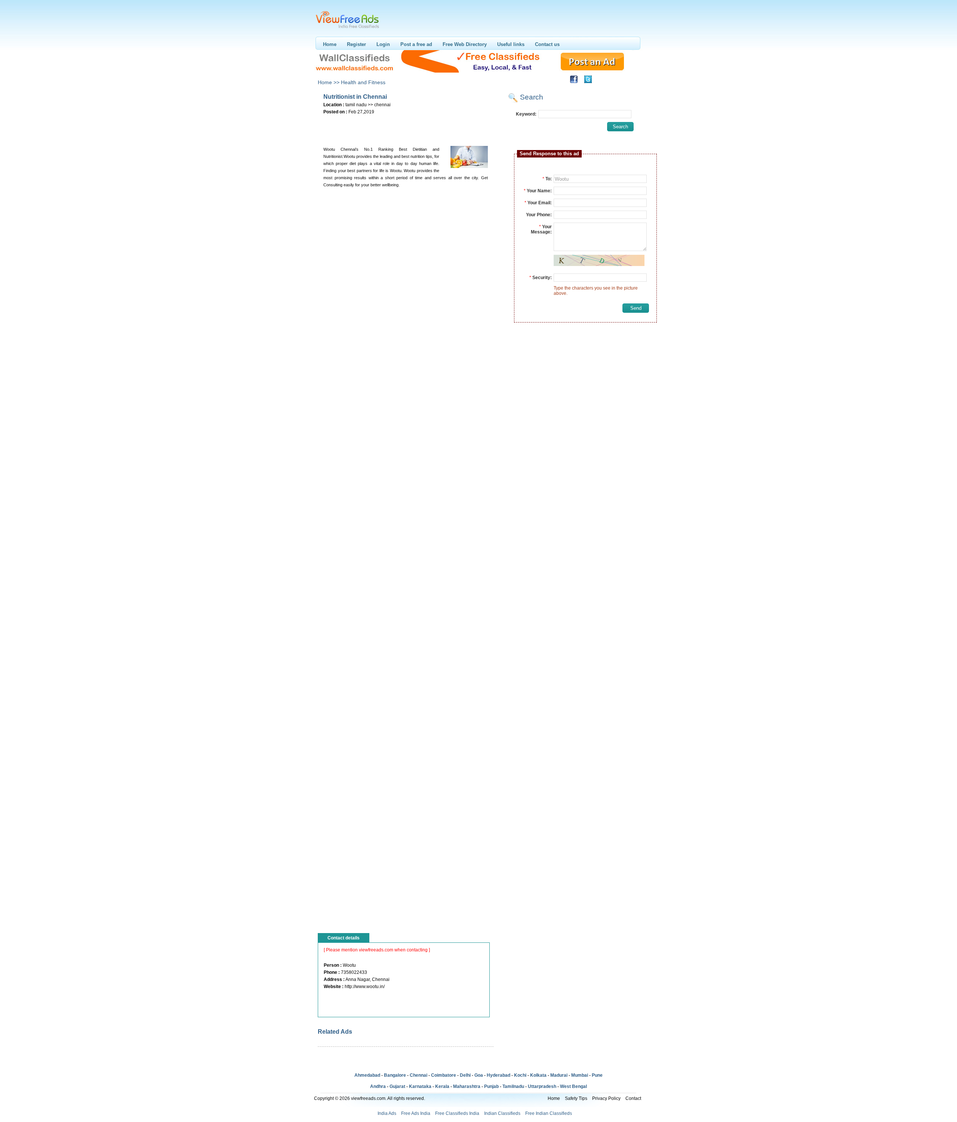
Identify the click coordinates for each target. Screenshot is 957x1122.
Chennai (418, 1075)
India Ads (387, 1113)
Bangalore (395, 1075)
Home (329, 44)
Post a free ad (416, 44)
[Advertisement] (405, 127)
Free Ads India (415, 1113)
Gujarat (397, 1086)
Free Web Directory (465, 44)
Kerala (442, 1086)
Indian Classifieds (502, 1113)
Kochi (520, 1075)
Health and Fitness (363, 82)
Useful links (510, 44)
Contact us (547, 44)
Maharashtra (466, 1086)
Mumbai (579, 1075)
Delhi (465, 1075)
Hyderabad (498, 1075)
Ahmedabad (367, 1075)
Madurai (558, 1075)
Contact (633, 1098)
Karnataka (420, 1086)
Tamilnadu (513, 1086)
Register (356, 44)
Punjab (491, 1086)
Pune (597, 1075)
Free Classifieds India (457, 1113)
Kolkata (538, 1075)
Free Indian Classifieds (548, 1113)
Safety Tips (576, 1098)
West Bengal (573, 1086)
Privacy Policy (606, 1098)
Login (383, 44)
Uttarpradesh (542, 1086)
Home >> (328, 82)
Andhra (378, 1086)
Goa (478, 1075)
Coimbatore (443, 1075)
